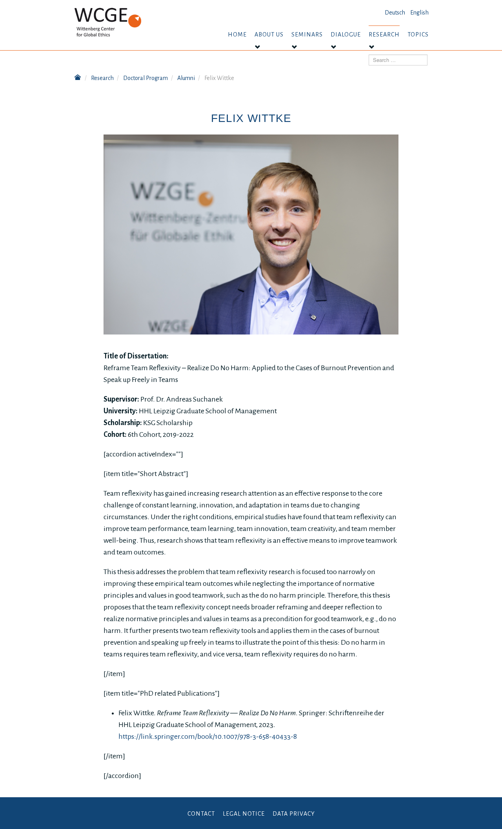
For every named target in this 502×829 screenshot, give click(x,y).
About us (269, 34)
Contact (201, 814)
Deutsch (395, 12)
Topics (418, 34)
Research (384, 34)
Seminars (307, 34)
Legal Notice (244, 814)
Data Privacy (294, 814)
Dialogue (346, 34)
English (419, 12)
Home (237, 34)
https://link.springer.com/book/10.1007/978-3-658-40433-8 (207, 736)
